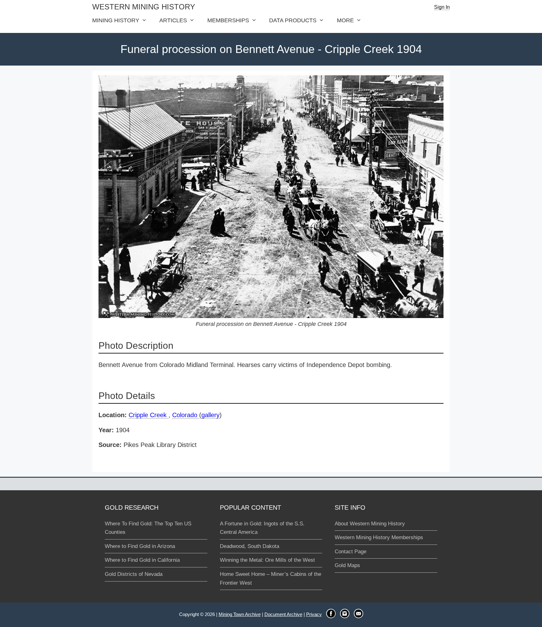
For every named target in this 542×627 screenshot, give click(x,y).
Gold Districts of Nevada (133, 574)
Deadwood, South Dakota (249, 546)
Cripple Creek (148, 415)
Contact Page (350, 552)
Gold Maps (347, 565)
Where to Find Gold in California (142, 560)
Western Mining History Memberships (379, 537)
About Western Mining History (370, 524)
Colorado (185, 415)
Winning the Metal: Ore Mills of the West (267, 560)
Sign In (442, 7)
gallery (210, 415)
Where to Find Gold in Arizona (140, 546)
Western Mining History (143, 7)
